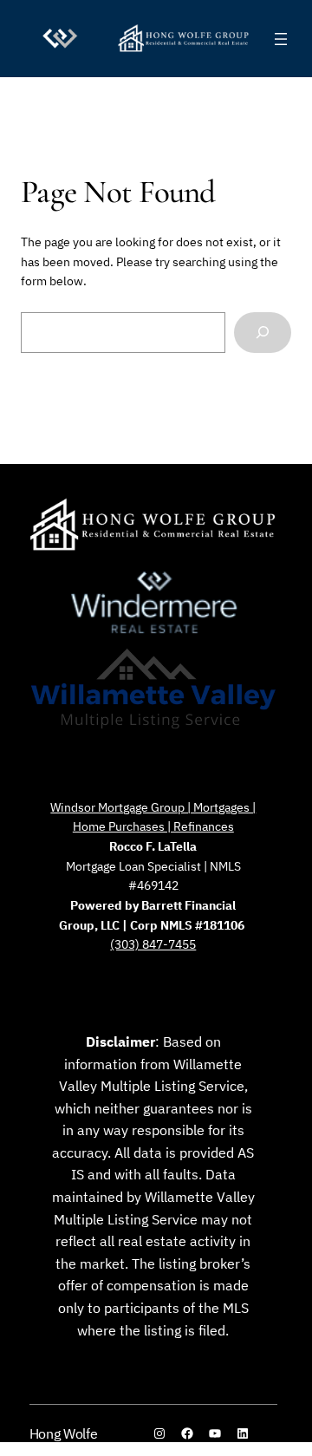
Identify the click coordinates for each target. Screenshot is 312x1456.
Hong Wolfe (63, 1433)
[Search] (262, 332)
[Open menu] (280, 39)
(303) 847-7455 (153, 944)
